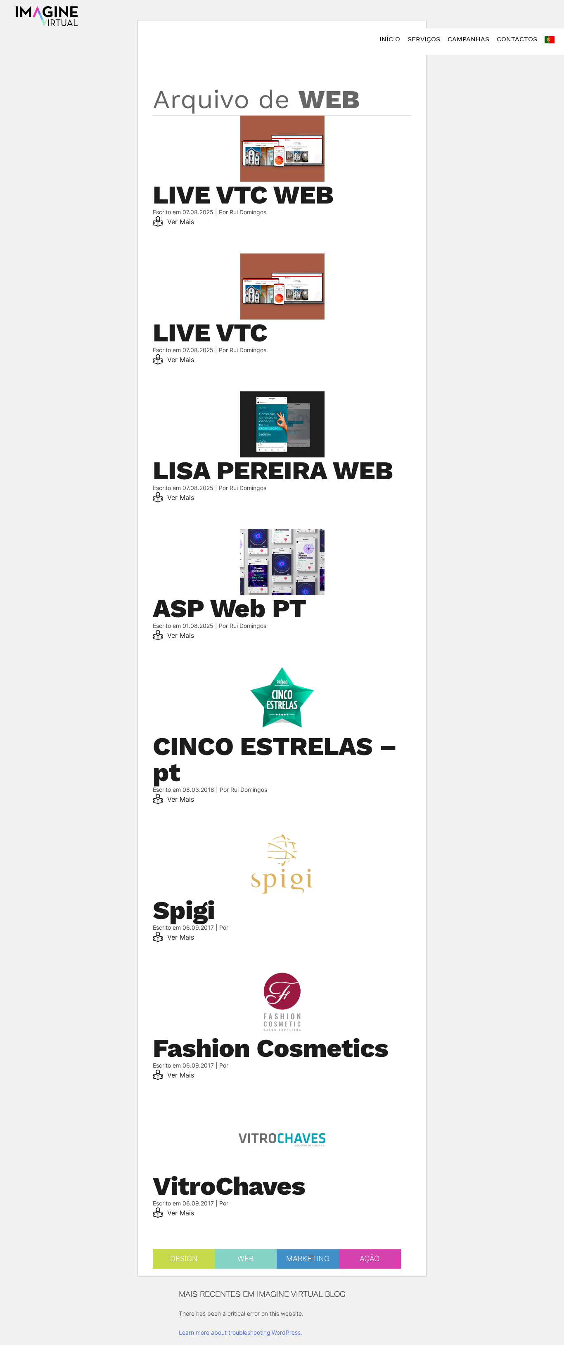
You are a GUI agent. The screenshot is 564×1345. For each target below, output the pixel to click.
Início (389, 39)
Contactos (517, 39)
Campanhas (468, 39)
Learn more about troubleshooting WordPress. (240, 1332)
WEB (245, 1258)
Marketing (307, 1258)
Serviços (424, 39)
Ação (370, 1258)
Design (184, 1258)
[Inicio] (47, 16)
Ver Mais (179, 222)
